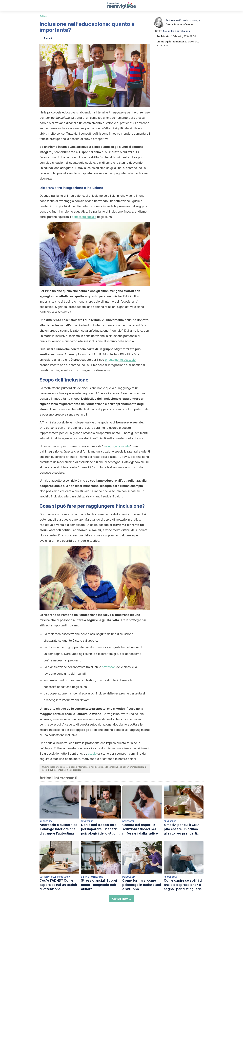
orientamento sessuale (120, 359)
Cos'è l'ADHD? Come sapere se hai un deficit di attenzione (58, 884)
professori (109, 667)
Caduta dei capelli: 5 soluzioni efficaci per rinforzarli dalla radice (140, 829)
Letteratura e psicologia (55, 877)
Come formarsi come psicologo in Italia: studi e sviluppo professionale (141, 884)
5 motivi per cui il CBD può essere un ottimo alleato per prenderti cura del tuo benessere (182, 829)
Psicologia (128, 877)
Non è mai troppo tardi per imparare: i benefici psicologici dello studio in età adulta (100, 829)
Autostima (46, 821)
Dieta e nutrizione (92, 877)
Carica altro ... (121, 898)
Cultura (43, 16)
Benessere (87, 821)
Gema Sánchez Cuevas (179, 24)
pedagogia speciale (116, 446)
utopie (92, 753)
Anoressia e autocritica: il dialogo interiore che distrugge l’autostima (59, 829)
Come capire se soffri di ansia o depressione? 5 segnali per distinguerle (183, 884)
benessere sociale (84, 216)
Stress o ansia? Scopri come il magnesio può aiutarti (99, 884)
